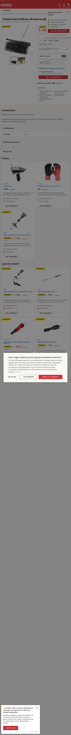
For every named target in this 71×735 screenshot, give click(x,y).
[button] (12, 377)
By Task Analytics (34, 732)
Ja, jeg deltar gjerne (10, 728)
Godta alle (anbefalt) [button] (50, 377)
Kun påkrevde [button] (28, 377)
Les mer (17, 372)
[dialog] (35, 367)
